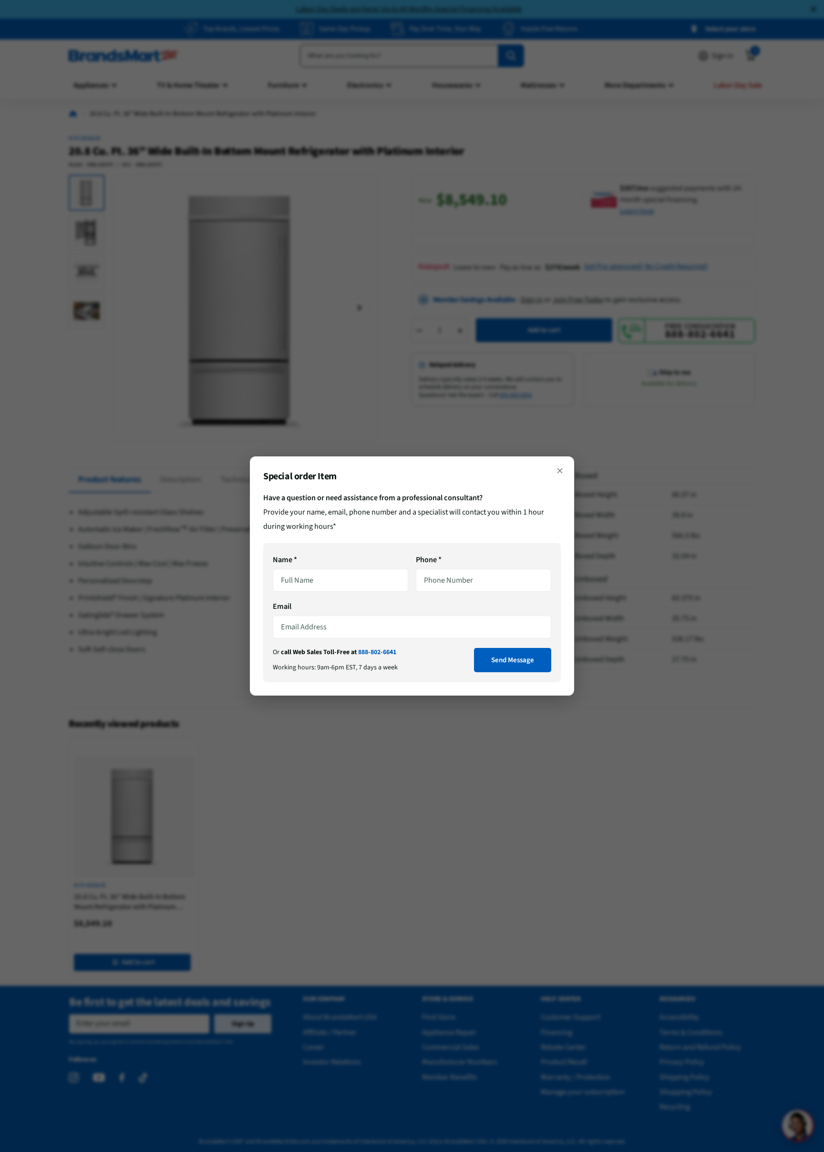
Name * (285, 559)
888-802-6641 (377, 652)
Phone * (429, 559)
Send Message (512, 660)
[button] (559, 470)
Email (282, 606)
